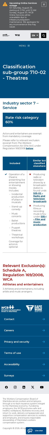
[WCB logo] (11, 309)
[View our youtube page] (41, 387)
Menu (22, 46)
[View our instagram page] (15, 387)
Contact (9, 319)
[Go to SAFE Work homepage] (17, 35)
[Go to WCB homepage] (6, 35)
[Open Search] (43, 35)
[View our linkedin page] (23, 387)
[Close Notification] (44, 4)
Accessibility (11, 364)
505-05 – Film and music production (40, 220)
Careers (9, 330)
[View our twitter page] (32, 387)
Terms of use (12, 353)
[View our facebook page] (6, 387)
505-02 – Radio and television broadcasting (41, 197)
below (29, 148)
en (33, 35)
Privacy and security (16, 341)
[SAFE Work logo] (34, 309)
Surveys (9, 375)
